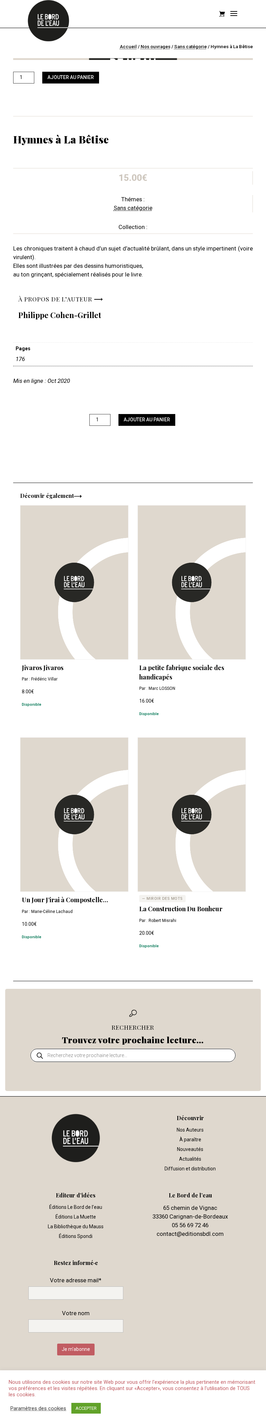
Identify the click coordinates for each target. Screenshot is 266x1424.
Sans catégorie (190, 46)
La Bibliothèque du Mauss (76, 1226)
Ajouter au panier (70, 77)
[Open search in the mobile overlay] (133, 1055)
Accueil (128, 46)
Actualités (190, 1159)
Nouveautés (190, 1149)
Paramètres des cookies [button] (38, 1408)
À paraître (190, 1139)
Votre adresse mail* (75, 1280)
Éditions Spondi (75, 1236)
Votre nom (76, 1313)
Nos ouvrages (155, 46)
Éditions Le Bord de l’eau (75, 1207)
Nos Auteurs (190, 1130)
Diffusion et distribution (190, 1168)
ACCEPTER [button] (86, 1408)
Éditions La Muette (75, 1217)
